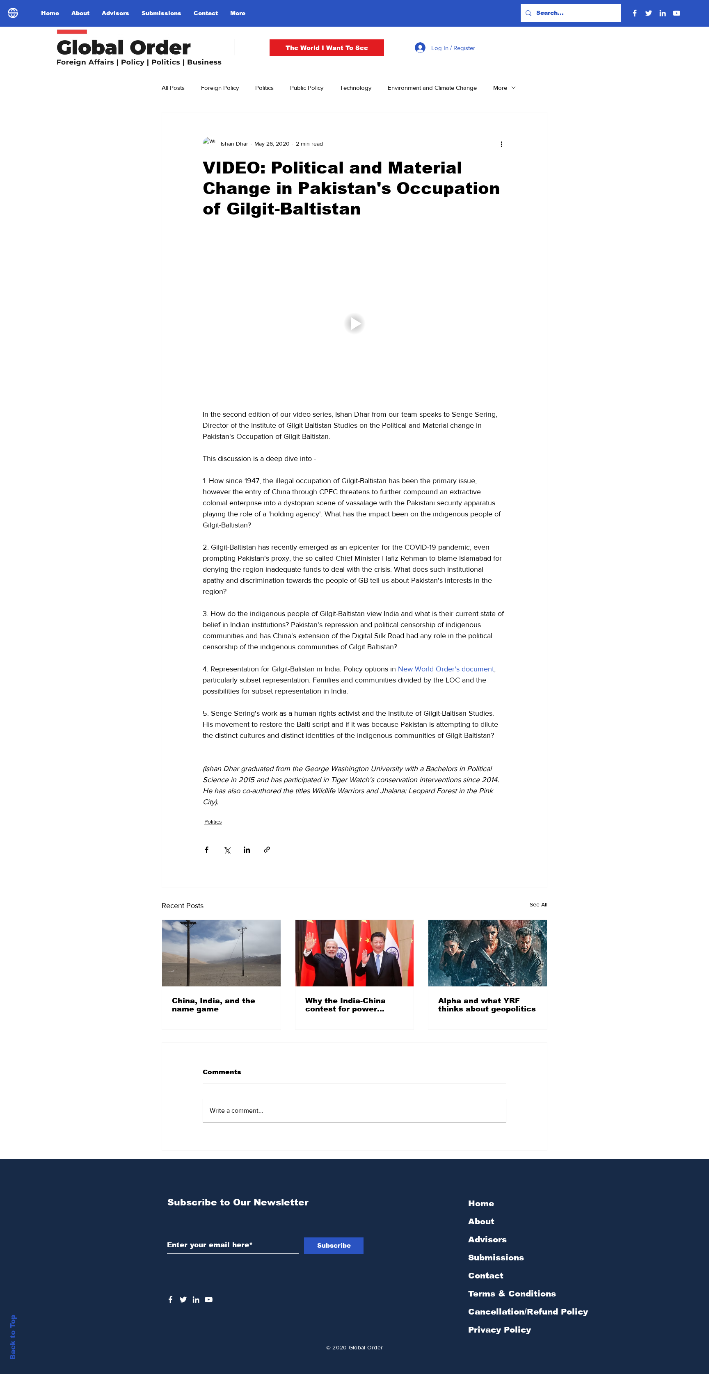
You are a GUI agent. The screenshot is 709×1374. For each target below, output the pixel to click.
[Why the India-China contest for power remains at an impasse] (354, 953)
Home (481, 1203)
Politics (264, 87)
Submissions (496, 1257)
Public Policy (306, 87)
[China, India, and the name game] (221, 953)
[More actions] (501, 143)
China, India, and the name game (213, 1005)
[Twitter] (648, 13)
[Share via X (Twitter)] (227, 850)
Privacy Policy (499, 1329)
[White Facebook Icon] (170, 1299)
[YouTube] (676, 13)
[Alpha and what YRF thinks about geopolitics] (487, 953)
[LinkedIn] (662, 13)
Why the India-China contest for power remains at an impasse (351, 1005)
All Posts (173, 87)
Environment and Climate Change (432, 87)
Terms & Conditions (512, 1293)
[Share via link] (267, 850)
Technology (355, 87)
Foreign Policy (220, 87)
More (500, 87)
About (481, 1221)
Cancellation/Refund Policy (528, 1311)
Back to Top (13, 1337)
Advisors (487, 1239)
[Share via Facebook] (206, 850)
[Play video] (354, 323)
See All (538, 904)
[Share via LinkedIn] (247, 850)
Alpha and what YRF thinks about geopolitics (487, 1005)
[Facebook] (634, 13)
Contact (485, 1275)
